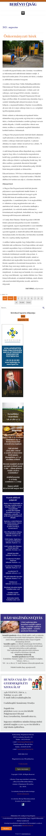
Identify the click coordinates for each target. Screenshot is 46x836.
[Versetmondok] (12, 397)
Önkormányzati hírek (20, 35)
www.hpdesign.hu (26, 833)
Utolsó (28, 302)
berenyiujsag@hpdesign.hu (25, 742)
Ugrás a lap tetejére (22, 769)
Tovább (22, 302)
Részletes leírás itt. (28, 825)
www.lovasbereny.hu (23, 794)
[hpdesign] (12, 367)
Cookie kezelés (23, 764)
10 (16, 302)
